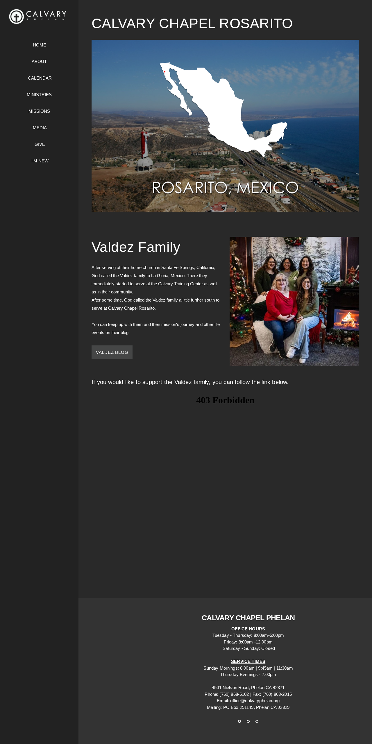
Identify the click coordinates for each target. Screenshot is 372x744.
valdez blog (112, 352)
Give (40, 144)
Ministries (40, 94)
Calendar (40, 78)
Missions (39, 111)
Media (40, 127)
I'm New (40, 160)
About (40, 61)
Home (39, 44)
